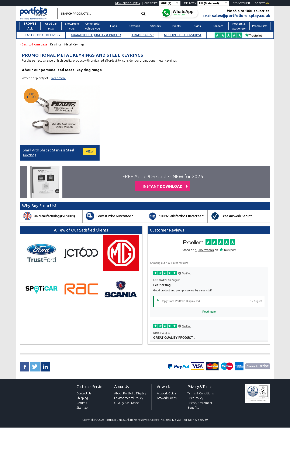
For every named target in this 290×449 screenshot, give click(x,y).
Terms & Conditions (200, 393)
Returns (81, 403)
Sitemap (82, 407)
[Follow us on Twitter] (35, 366)
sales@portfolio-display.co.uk (241, 15)
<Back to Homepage (33, 44)
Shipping (82, 398)
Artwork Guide (166, 393)
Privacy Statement (199, 403)
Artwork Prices (167, 398)
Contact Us (83, 393)
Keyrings (56, 44)
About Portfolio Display (130, 393)
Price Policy (195, 398)
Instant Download (163, 186)
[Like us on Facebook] (24, 366)
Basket (262, 3)
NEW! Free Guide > (127, 3)
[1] (143, 13)
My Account (241, 3)
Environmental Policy (128, 398)
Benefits (193, 407)
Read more (58, 78)
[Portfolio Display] (33, 13)
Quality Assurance (126, 403)
